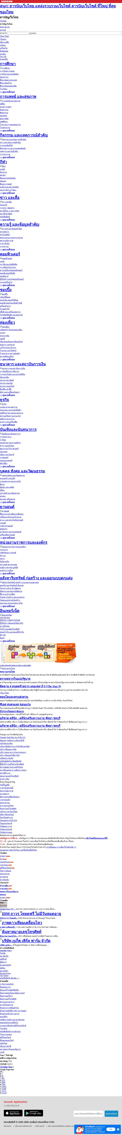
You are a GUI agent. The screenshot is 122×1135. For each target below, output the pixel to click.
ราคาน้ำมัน (5, 244)
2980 (3, 1082)
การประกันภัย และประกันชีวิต (12, 374)
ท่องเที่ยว (7, 322)
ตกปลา (3, 175)
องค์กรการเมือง (6, 570)
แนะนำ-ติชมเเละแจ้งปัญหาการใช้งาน (88, 1113)
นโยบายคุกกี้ (102, 1131)
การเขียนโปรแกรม (8, 267)
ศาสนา (3, 496)
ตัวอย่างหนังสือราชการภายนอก (13, 1011)
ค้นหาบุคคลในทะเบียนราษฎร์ (12, 993)
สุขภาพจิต (4, 119)
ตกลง (110, 1129)
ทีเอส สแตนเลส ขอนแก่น (15, 704)
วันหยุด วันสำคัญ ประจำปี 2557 (12, 738)
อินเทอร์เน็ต (9, 611)
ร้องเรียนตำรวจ (6, 818)
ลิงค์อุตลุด (4, 51)
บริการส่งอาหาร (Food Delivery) (13, 752)
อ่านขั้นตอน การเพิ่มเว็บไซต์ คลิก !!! (61, 847)
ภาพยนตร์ (4, 458)
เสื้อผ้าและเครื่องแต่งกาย (10, 312)
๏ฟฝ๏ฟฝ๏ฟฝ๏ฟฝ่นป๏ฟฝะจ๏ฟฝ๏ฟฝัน (15, 665)
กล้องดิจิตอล (5, 297)
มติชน (2, 968)
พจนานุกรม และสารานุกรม (11, 238)
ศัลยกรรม (4, 113)
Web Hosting (5, 618)
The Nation (4, 976)
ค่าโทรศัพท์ (5, 235)
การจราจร (4, 247)
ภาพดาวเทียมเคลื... (8, 927)
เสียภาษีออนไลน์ (7, 815)
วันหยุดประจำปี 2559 (8, 820)
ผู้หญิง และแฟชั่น (7, 487)
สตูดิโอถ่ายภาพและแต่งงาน (11, 413)
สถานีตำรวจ (5, 773)
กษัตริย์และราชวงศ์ (8, 553)
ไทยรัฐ (2, 953)
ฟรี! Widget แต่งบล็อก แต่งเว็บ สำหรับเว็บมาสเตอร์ (66, 650)
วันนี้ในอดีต (5, 785)
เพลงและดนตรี (6, 460)
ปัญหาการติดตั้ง (64, 658)
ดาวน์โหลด (4, 626)
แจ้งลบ (3, 45)
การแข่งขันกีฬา (6, 145)
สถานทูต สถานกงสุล (8, 565)
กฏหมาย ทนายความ (8, 407)
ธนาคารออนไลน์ (7, 386)
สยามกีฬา (4, 971)
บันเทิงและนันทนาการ (18, 429)
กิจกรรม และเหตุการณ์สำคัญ (24, 135)
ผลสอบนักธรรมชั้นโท (9, 1023)
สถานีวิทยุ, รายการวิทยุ (9, 211)
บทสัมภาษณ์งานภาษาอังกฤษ (12, 1020)
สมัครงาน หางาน (7, 419)
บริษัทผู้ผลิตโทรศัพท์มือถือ (11, 761)
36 (2, 1076)
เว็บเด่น (3, 39)
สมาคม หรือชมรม (7, 499)
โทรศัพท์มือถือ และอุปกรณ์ (11, 315)
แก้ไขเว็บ (4, 48)
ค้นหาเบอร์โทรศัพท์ (8, 809)
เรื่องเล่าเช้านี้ (5, 1046)
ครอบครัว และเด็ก (7, 478)
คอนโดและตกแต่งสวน (14, 696)
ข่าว (1, 859)
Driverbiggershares (12, 711)
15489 (3, 1089)
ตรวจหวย (4, 877)
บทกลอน (3, 452)
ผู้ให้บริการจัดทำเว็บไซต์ (10, 620)
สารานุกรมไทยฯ (7, 806)
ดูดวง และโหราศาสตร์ (9, 449)
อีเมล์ (2, 638)
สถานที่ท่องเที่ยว (7, 356)
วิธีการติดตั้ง (63, 654)
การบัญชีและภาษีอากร (9, 371)
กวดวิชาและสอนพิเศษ (9, 74)
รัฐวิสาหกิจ (4, 562)
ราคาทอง (4, 865)
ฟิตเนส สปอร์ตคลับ (8, 178)
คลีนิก (2, 104)
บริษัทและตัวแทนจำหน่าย (10, 517)
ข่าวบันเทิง (4, 880)
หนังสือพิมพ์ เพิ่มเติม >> (9, 978)
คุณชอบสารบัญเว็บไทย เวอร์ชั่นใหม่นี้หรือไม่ (18, 850)
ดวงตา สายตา (6, 107)
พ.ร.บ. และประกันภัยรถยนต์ (11, 520)
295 (2, 1078)
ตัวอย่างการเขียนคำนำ (9, 1008)
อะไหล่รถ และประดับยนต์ (10, 532)
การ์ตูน (3, 440)
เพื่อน (2, 490)
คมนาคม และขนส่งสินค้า (10, 410)
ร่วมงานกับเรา (111, 1113)
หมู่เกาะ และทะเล (7, 345)
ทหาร (2, 559)
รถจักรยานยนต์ (6, 526)
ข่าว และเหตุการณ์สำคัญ (10, 142)
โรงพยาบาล (5, 128)
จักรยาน (3, 172)
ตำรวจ (2, 556)
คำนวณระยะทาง (7, 1002)
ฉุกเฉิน (3, 54)
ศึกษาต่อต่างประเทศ (8, 80)
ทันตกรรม (4, 110)
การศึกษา (8, 64)
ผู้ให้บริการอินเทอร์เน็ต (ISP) (11, 623)
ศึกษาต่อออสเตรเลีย (8, 86)
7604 (3, 1084)
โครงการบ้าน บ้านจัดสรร (10, 588)
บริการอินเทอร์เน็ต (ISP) (10, 755)
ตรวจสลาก (4, 232)
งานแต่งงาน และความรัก (10, 481)
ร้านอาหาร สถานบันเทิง (10, 354)
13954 (3, 1087)
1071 (3, 1080)
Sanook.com (7, 1)
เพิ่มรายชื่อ (4, 42)
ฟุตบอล (3, 181)
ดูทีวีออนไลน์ (5, 868)
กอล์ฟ (2, 169)
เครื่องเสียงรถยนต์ (7, 535)
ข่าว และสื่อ (9, 197)
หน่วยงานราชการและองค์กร (23, 542)
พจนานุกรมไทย (7, 671)
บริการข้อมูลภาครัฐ (8, 749)
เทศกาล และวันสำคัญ (9, 151)
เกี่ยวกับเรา (7, 1126)
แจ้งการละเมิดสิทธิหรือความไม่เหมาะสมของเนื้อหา (64, 1126)
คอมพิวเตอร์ (10, 254)
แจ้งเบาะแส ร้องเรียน (8, 812)
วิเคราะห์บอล (5, 871)
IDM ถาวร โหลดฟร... (9, 918)
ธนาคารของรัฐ (6, 383)
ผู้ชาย (2, 484)
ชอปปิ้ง (6, 290)
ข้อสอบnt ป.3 (5, 987)
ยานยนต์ (7, 507)
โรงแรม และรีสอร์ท (8, 351)
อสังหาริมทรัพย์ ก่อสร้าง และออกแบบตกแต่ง (36, 578)
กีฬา (3, 162)
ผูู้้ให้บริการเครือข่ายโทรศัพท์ (12, 764)
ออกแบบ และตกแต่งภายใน (11, 603)
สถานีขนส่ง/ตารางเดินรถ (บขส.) (13, 770)
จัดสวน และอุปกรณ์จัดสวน (11, 591)
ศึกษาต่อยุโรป (6, 83)
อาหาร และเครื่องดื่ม (8, 422)
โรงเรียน (3, 89)
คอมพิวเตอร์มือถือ (7, 273)
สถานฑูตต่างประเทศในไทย (11, 767)
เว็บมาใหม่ (4, 36)
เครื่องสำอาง (5, 306)
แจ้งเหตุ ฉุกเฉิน (6, 743)
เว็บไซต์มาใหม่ (6, 1067)
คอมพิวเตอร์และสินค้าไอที (11, 303)
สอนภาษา (4, 77)
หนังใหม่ (3, 1043)
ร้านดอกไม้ (4, 309)
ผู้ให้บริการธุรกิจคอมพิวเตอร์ (12, 279)
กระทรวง (4, 550)
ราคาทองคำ (5, 800)
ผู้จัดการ (3, 962)
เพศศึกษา (4, 122)
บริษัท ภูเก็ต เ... (6, 945)
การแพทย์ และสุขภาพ (18, 96)
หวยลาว (3, 856)
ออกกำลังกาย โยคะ (8, 190)
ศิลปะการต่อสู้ (6, 184)
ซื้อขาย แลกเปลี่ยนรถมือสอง (11, 514)
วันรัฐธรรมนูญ (6, 832)
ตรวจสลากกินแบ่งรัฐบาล (15, 678)
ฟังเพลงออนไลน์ (6, 1040)
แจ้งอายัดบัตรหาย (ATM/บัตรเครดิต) (15, 746)
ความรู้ (3, 30)
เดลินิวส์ (3, 959)
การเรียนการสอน (7, 71)
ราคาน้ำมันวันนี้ (6, 788)
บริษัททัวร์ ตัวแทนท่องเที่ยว (11, 330)
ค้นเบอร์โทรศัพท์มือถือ (9, 990)
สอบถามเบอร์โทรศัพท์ (9, 776)
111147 (4, 1093)
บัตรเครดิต (4, 377)
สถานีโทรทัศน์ (6, 214)
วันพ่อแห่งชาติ (6, 829)
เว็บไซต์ (3, 21)
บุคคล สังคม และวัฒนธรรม (22, 471)
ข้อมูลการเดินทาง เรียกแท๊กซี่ (12, 740)
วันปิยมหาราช (6, 826)
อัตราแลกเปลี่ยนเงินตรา (10, 392)
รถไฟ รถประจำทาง (8, 348)
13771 (3, 1091)
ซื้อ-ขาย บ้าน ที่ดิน (7, 594)
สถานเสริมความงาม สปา (10, 416)
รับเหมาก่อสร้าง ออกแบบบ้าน (12, 597)
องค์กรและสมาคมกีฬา (9, 187)
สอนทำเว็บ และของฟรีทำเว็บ (12, 632)
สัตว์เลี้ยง (3, 463)
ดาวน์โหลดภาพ (6, 1005)
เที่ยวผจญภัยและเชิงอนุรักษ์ (11, 342)
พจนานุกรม (5, 27)
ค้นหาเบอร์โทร (6, 996)
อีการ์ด (3, 635)
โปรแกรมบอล (6, 1034)
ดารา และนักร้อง (7, 446)
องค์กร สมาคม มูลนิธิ (9, 567)
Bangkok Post (5, 973)
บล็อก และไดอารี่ (7, 455)
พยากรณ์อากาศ (6, 241)
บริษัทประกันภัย (6, 758)
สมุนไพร (3, 116)
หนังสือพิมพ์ (5, 217)
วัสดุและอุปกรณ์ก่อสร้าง (10, 600)
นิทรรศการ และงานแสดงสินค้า (13, 148)
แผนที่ (2, 339)
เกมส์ (2, 261)
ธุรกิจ (4, 400)
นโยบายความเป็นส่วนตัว (91, 1131)
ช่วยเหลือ (4, 59)
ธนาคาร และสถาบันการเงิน (23, 364)
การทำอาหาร (5, 437)
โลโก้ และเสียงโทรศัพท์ (10, 629)
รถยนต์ (3, 523)
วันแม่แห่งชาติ (6, 823)
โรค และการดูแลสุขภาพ (10, 125)
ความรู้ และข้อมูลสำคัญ (19, 224)
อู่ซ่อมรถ (3, 529)
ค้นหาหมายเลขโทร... (9, 936)
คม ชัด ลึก (4, 956)
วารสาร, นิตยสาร (7, 208)
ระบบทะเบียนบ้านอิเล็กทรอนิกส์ (13, 1026)
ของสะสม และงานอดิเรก (10, 443)
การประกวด (5, 154)
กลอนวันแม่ (5, 862)
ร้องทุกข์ (3, 205)
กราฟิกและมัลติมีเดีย (8, 264)
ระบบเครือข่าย (6, 282)
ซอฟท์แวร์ (4, 276)
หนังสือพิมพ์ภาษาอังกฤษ (10, 1031)
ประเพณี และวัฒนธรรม (10, 493)
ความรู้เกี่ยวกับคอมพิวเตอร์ (11, 270)
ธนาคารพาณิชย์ (7, 380)
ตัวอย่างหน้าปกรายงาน (9, 1014)
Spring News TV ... (7, 909)
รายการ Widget (64, 656)
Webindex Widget (28, 652)
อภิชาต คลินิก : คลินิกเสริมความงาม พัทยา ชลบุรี (30, 718)
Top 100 (3, 57)
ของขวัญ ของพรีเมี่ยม (9, 300)
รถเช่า (2, 333)
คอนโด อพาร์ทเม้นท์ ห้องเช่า (12, 585)
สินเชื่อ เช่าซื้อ (6, 389)
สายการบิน (4, 336)
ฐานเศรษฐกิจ (5, 965)
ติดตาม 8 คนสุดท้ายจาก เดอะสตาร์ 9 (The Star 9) (30, 686)
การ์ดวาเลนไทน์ (6, 984)
